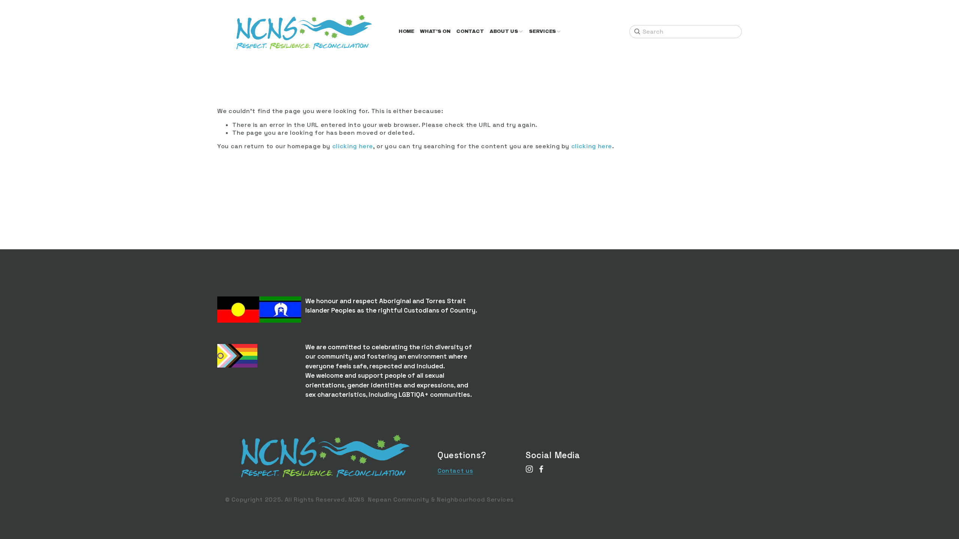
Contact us (455, 471)
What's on (435, 31)
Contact (470, 31)
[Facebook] (541, 469)
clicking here (352, 146)
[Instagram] (529, 469)
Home (406, 31)
